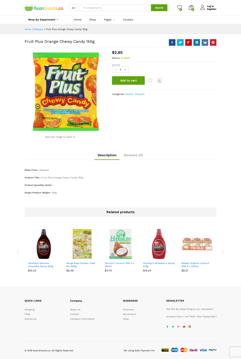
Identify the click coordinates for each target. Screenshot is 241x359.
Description (107, 155)
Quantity (116, 65)
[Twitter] (173, 327)
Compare (159, 80)
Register (211, 9)
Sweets (129, 94)
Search (159, 7)
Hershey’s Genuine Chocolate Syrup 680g (40, 264)
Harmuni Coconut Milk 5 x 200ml (119, 264)
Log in (210, 6)
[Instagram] (189, 327)
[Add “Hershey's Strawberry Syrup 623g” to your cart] (147, 257)
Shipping (29, 309)
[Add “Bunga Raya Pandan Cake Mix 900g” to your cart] (71, 257)
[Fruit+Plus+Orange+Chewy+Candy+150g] (180, 42)
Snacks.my (31, 319)
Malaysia (139, 94)
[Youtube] (184, 327)
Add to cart (128, 80)
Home (77, 19)
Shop (92, 19)
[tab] (107, 156)
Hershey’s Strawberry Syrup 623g (159, 264)
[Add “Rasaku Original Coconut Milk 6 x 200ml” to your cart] (186, 257)
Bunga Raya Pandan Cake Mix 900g (80, 264)
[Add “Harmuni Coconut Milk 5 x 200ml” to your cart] (109, 257)
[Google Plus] (178, 327)
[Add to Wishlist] (151, 80)
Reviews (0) (133, 155)
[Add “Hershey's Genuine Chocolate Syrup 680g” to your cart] (32, 257)
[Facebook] (167, 327)
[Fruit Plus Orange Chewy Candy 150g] (172, 42)
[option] (44, 250)
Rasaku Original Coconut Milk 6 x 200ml (195, 264)
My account (129, 314)
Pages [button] (107, 19)
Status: (116, 58)
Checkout (128, 309)
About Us (75, 309)
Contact (128, 19)
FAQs (27, 314)
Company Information (82, 319)
